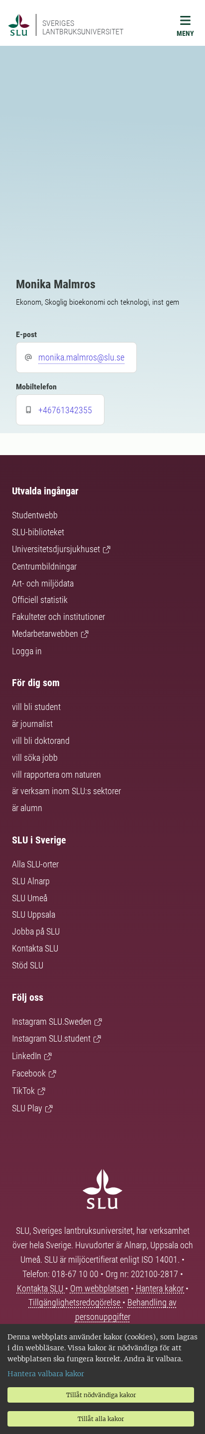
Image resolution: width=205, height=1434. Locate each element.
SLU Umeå (29, 898)
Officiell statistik (40, 600)
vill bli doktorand (41, 740)
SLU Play (27, 1108)
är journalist (32, 723)
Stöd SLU (27, 965)
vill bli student (36, 707)
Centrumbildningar (44, 566)
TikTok (23, 1090)
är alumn (27, 808)
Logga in (27, 651)
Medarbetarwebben (45, 633)
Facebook (29, 1073)
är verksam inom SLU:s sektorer (66, 791)
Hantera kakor (161, 1288)
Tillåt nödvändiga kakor (101, 1395)
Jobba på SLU (36, 931)
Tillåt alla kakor (101, 1419)
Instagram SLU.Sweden (52, 1021)
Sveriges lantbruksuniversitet (82, 27)
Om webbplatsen (99, 1288)
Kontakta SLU (35, 948)
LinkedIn (26, 1056)
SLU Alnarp (31, 881)
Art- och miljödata (43, 583)
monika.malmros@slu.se (81, 357)
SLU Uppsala (33, 914)
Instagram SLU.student (51, 1038)
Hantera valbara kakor (45, 1373)
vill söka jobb (35, 757)
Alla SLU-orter (35, 864)
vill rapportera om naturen (56, 774)
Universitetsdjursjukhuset (56, 549)
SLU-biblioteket (38, 532)
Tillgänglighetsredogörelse (75, 1302)
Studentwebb (35, 515)
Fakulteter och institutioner (58, 616)
